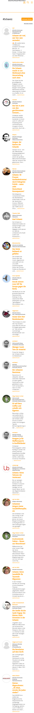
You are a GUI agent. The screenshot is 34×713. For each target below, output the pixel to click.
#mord (20, 372)
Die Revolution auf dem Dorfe (18, 658)
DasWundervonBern (18, 62)
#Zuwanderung (17, 31)
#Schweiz (20, 30)
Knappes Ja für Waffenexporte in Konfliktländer (18, 446)
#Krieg (19, 440)
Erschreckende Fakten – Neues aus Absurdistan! (18, 546)
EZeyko (15, 134)
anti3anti (15, 341)
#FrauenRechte (17, 654)
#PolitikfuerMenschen (19, 66)
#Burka (19, 278)
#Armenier (22, 612)
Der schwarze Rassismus (17, 376)
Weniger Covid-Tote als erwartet (19, 348)
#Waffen (15, 441)
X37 (14, 28)
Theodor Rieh (16, 213)
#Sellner (19, 102)
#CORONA (20, 245)
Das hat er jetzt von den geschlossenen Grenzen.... (18, 109)
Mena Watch (16, 683)
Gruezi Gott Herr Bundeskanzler (19, 317)
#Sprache (15, 217)
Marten (15, 169)
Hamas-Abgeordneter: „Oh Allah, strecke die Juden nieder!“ (19, 695)
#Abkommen (22, 406)
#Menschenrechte (18, 140)
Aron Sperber (16, 276)
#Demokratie (16, 246)
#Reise (15, 215)
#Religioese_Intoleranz (19, 474)
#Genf (20, 613)
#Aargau (19, 137)
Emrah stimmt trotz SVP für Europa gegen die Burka (19, 285)
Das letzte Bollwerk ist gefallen (17, 251)
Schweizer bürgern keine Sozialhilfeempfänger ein (20, 512)
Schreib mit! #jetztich (25, 10)
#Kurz (19, 313)
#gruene (15, 172)
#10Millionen (16, 33)
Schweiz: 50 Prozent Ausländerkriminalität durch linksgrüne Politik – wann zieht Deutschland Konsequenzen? (20, 183)
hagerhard (15, 311)
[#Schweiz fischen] (27, 19)
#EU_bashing (16, 314)
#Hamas (15, 686)
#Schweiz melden (28, 23)
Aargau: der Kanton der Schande (17, 144)
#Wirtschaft (16, 343)
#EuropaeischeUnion (18, 405)
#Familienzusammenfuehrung (20, 371)
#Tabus (15, 506)
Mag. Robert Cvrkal (18, 401)
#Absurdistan (21, 540)
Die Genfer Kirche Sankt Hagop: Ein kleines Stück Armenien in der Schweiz (18, 621)
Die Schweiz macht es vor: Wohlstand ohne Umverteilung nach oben (18, 73)
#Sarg (21, 343)
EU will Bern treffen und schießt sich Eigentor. (17, 412)
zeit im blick (16, 504)
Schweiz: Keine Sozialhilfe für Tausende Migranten (18, 580)
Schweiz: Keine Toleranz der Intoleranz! (18, 480)
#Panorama (16, 612)
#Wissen (15, 651)
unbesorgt (15, 470)
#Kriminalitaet (21, 171)
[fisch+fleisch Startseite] (17, 6)
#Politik (15, 30)
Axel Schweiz (17, 219)
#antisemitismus (17, 688)
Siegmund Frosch (17, 649)
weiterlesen (16, 57)
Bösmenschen (16, 243)
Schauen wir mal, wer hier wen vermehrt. (18, 38)
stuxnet (15, 99)
